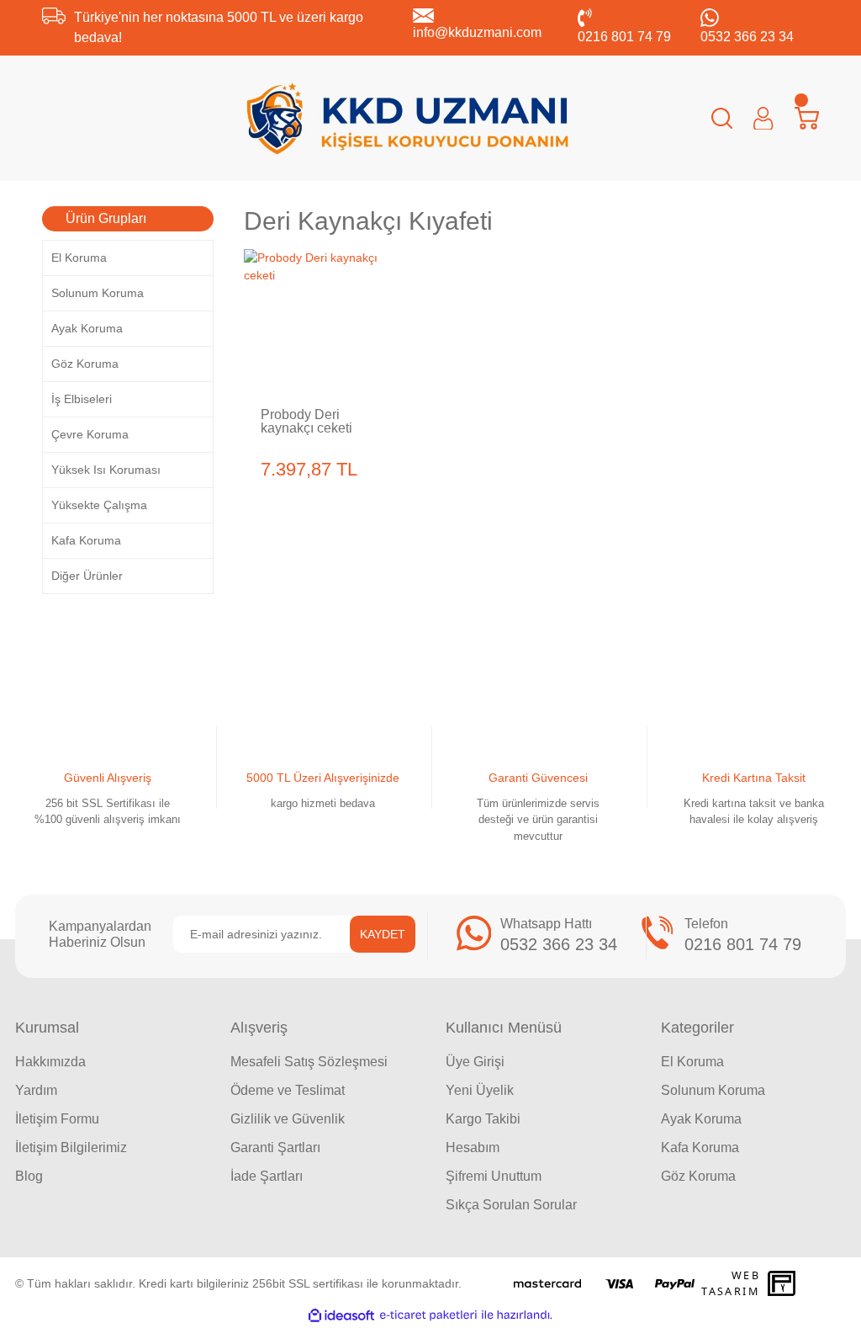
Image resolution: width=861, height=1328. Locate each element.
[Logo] (408, 118)
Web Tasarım (730, 1283)
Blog (29, 1176)
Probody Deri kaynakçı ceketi (306, 421)
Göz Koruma (698, 1176)
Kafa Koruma (700, 1147)
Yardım (36, 1090)
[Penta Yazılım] (784, 1283)
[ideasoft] (341, 1315)
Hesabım (472, 1147)
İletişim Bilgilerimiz (71, 1147)
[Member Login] (763, 118)
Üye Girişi (475, 1061)
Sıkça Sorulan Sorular (511, 1205)
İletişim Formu (57, 1119)
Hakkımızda (50, 1061)
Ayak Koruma (701, 1119)
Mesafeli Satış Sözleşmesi (309, 1061)
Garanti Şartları (275, 1147)
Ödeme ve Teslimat (287, 1090)
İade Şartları (266, 1176)
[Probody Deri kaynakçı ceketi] (315, 320)
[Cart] (807, 118)
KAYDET (382, 934)
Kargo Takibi (483, 1119)
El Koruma (692, 1061)
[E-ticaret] (428, 1315)
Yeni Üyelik (480, 1090)
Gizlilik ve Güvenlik (287, 1119)
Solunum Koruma (713, 1090)
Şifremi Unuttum (493, 1176)
